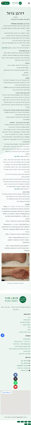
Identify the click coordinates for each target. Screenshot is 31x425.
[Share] (25, 422)
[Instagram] (15, 379)
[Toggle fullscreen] (22, 422)
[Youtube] (15, 387)
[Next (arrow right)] (25, 424)
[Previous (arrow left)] (29, 424)
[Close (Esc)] (29, 422)
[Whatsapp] (15, 383)
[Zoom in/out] (18, 422)
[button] (29, 3)
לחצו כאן (4, 48)
